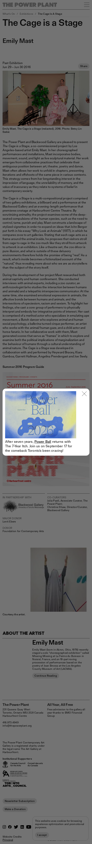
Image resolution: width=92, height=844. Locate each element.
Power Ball (42, 442)
